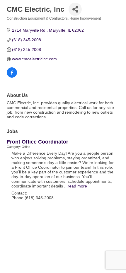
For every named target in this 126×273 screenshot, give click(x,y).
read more (77, 186)
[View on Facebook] (12, 76)
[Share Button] (75, 9)
